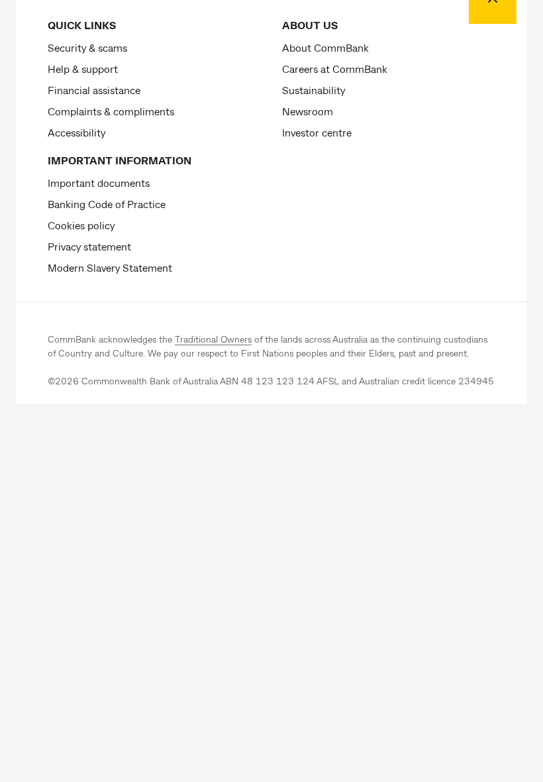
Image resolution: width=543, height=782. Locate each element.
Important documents (99, 182)
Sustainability (313, 90)
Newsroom (307, 111)
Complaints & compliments (111, 111)
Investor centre (317, 132)
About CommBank (325, 47)
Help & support (83, 68)
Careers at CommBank (334, 68)
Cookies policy (81, 225)
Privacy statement (89, 246)
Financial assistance (94, 90)
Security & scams (87, 47)
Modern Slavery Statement (110, 267)
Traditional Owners (213, 339)
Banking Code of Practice (107, 203)
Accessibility (76, 132)
